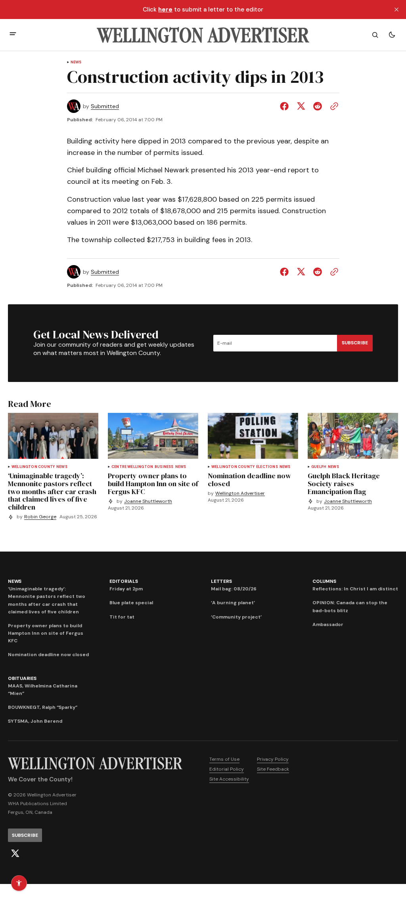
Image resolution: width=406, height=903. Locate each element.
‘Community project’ (236, 617)
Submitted (105, 106)
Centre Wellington (132, 467)
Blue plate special (131, 602)
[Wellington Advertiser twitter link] (15, 853)
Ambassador (327, 624)
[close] (396, 9)
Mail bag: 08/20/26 (234, 589)
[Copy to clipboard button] (332, 106)
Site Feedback (273, 769)
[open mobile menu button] (13, 34)
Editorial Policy (226, 769)
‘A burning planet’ (233, 602)
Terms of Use (224, 759)
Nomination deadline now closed (48, 654)
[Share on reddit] (317, 106)
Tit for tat (121, 617)
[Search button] (375, 35)
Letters (221, 581)
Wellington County (33, 467)
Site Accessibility (229, 779)
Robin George (40, 516)
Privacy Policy (273, 759)
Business (164, 467)
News (76, 62)
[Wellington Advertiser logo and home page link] (203, 35)
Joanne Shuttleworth (148, 501)
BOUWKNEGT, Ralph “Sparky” (42, 707)
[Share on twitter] (301, 106)
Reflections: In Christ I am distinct (355, 589)
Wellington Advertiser (240, 493)
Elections (267, 467)
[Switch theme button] (391, 35)
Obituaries (22, 678)
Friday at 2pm (126, 589)
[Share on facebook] (286, 106)
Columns (324, 581)
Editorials (123, 581)
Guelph (318, 467)
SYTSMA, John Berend (35, 721)
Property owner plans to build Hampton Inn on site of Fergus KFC (45, 633)
